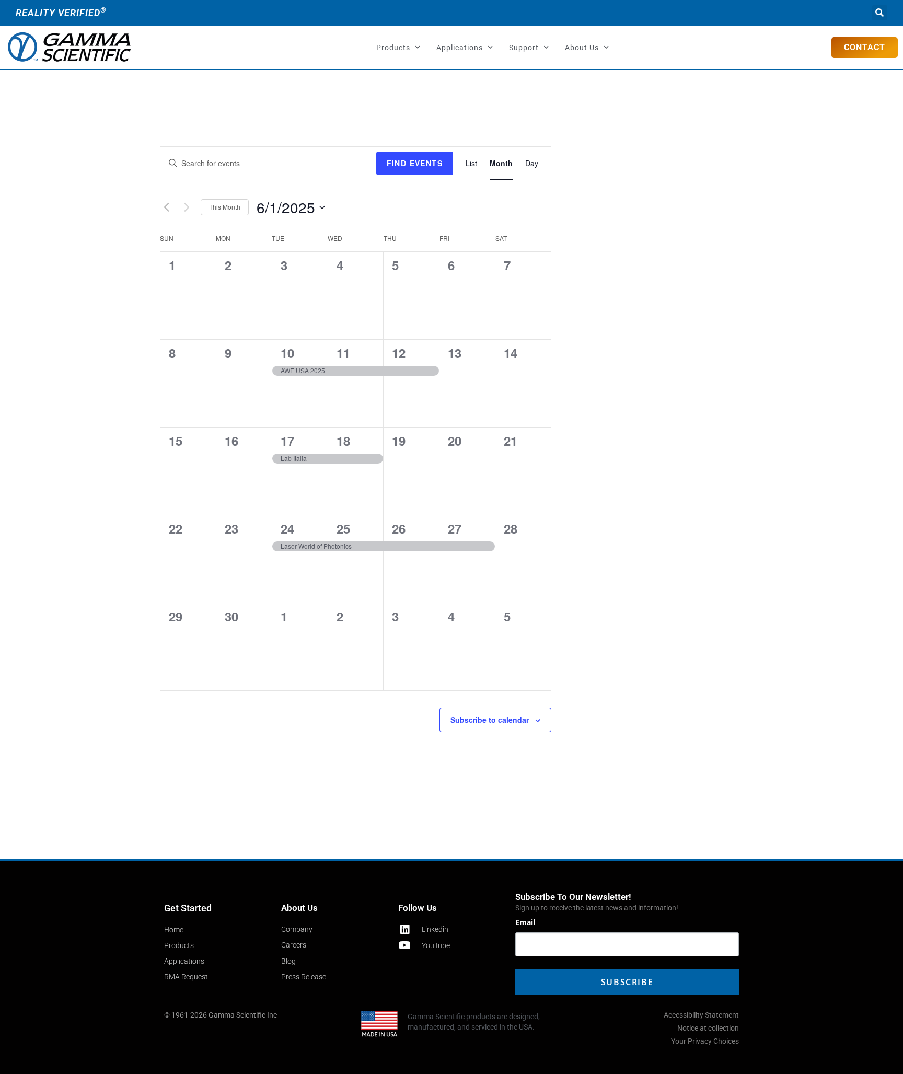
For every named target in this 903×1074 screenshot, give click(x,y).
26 (399, 528)
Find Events (415, 163)
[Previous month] (166, 207)
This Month (224, 206)
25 (343, 528)
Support (524, 47)
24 (287, 528)
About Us (582, 47)
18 (343, 440)
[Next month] (186, 207)
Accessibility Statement (701, 1015)
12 (399, 353)
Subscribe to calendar (489, 719)
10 (287, 353)
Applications (459, 47)
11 (343, 353)
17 (287, 440)
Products (393, 47)
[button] (879, 12)
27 (454, 528)
